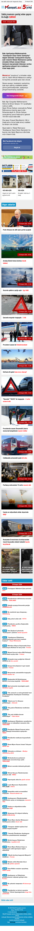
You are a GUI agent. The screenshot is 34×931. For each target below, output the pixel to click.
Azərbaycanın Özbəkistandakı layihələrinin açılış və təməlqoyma (16, 799)
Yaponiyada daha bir (16, 779)
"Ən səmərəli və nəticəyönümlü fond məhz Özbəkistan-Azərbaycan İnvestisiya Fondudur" (17, 694)
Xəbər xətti (9, 1)
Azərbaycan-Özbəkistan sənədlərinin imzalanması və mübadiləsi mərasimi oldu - (17, 722)
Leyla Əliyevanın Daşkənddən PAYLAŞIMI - (14, 785)
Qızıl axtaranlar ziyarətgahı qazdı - (16, 687)
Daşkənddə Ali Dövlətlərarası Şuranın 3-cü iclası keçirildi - (15, 680)
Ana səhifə (3, 1)
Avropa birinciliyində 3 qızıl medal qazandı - (16, 666)
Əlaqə (20, 1)
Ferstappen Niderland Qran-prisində (16, 589)
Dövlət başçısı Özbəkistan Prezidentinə (13, 841)
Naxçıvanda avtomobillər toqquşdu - (17, 673)
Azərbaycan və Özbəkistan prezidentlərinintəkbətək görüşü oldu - (15, 876)
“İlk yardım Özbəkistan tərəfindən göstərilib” (16, 708)
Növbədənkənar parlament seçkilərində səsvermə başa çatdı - (13, 759)
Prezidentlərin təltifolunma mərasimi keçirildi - (16, 599)
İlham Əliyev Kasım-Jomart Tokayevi (16, 745)
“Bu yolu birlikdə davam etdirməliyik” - (12, 715)
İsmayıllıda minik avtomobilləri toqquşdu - (15, 792)
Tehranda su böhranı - (14, 752)
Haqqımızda (16, 1)
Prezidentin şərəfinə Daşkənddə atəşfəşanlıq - (15, 625)
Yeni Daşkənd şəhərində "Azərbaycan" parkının (14, 631)
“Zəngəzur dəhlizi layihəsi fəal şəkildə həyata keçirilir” (14, 827)
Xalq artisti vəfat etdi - (14, 619)
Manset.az (6, 75)
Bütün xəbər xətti (7, 900)
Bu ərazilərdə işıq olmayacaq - (14, 613)
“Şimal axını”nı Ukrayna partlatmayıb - (12, 702)
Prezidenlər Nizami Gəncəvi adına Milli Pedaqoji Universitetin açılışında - (15, 731)
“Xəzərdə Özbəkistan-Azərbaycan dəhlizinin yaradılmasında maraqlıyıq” (15, 834)
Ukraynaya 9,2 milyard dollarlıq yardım (15, 814)
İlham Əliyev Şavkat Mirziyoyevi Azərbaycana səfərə (15, 821)
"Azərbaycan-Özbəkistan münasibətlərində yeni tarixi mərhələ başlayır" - (14, 639)
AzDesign (12, 922)
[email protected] (21, 912)
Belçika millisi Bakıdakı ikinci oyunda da (14, 862)
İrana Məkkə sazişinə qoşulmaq (15, 869)
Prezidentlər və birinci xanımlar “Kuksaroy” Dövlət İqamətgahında (16, 891)
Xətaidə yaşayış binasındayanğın (16, 606)
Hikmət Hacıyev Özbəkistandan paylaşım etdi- (15, 773)
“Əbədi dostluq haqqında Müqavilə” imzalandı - (16, 856)
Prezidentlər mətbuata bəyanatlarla (16, 738)
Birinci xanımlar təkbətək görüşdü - (16, 767)
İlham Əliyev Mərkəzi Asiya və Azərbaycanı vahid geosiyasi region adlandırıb (14, 848)
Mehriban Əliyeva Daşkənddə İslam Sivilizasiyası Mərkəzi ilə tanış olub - (16, 646)
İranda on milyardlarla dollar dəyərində (14, 807)
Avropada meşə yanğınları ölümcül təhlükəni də (16, 660)
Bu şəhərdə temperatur (16, 884)
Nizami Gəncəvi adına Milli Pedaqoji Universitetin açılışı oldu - (16, 653)
